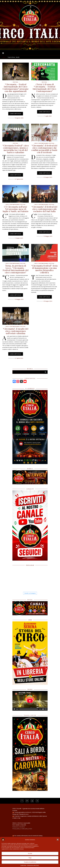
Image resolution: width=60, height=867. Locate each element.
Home (3, 57)
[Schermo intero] (45, 709)
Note (30, 828)
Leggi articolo (15, 113)
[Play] (14, 709)
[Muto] (43, 709)
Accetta (30, 853)
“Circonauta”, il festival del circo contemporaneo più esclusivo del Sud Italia (44, 209)
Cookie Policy (23, 865)
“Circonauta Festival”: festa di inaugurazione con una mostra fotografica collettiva (44, 269)
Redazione (11, 118)
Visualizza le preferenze (30, 862)
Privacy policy (16, 828)
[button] (57, 839)
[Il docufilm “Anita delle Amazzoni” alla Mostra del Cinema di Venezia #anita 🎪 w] (18, 584)
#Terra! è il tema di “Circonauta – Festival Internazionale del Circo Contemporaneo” (44, 87)
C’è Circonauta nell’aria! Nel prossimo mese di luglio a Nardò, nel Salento (15, 209)
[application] (30, 701)
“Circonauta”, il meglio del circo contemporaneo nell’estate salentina (15, 331)
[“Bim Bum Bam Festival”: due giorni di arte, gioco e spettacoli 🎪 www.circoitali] (42, 572)
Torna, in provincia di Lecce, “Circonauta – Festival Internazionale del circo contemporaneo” (15, 269)
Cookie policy (24, 828)
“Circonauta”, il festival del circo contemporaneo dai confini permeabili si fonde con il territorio (44, 149)
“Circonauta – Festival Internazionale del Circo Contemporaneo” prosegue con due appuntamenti (16, 87)
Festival (15, 82)
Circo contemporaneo (41, 143)
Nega (30, 857)
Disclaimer (22, 827)
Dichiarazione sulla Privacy (33, 865)
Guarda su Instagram (30, 593)
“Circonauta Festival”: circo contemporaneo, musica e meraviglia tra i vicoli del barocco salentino (15, 149)
